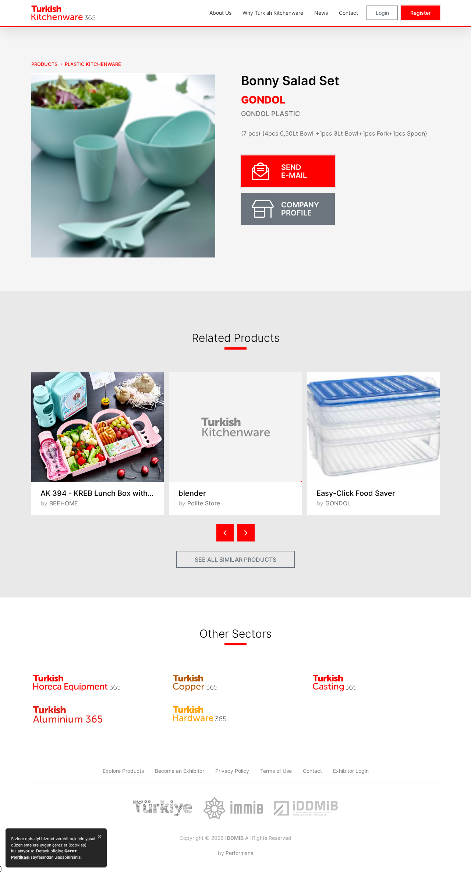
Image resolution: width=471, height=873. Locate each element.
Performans (239, 853)
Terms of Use (276, 771)
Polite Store (203, 503)
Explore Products (123, 771)
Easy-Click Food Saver (355, 493)
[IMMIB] (233, 808)
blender (192, 493)
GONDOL (263, 100)
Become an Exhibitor (179, 771)
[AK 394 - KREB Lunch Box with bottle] (97, 427)
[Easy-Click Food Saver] (373, 427)
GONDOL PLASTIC (270, 114)
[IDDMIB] (305, 808)
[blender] (235, 427)
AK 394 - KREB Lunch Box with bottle (102, 493)
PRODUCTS (44, 64)
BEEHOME (63, 503)
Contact (312, 771)
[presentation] (225, 532)
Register (420, 13)
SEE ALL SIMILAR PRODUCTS (235, 559)
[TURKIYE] (162, 808)
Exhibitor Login (351, 771)
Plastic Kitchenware (93, 64)
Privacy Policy (232, 771)
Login (382, 13)
